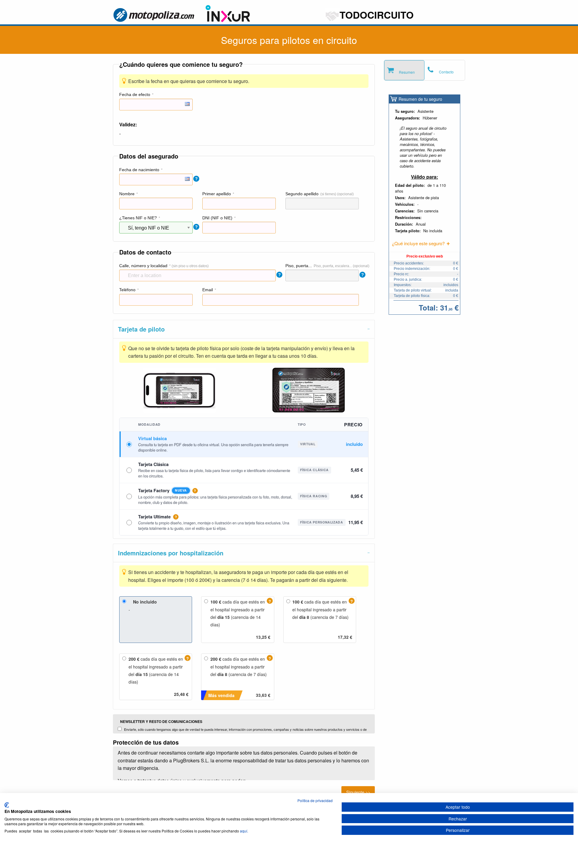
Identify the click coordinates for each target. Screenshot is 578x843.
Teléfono (127, 289)
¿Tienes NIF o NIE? (138, 217)
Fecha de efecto (134, 94)
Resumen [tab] (407, 72)
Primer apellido (216, 193)
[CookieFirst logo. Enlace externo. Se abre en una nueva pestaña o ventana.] (7, 805)
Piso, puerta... (298, 265)
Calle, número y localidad (143, 265)
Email (207, 289)
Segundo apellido (302, 193)
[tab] (244, 329)
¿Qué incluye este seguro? (418, 243)
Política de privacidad (315, 800)
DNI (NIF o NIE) (217, 217)
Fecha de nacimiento (139, 169)
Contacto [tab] (446, 71)
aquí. (244, 830)
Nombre (127, 193)
